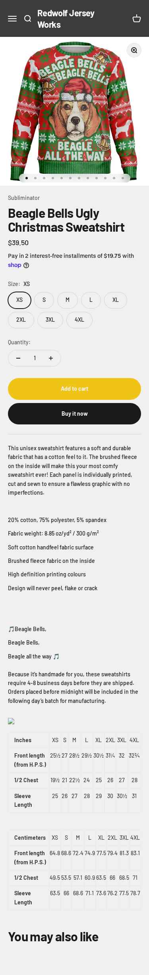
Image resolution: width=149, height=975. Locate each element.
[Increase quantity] (51, 358)
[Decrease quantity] (18, 358)
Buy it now (75, 413)
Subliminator (24, 197)
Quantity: (19, 342)
